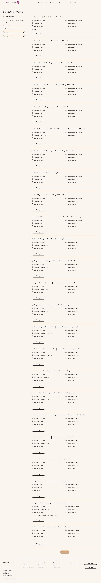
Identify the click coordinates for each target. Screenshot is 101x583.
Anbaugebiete (69, 2)
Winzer (51, 2)
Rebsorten (61, 2)
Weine (56, 2)
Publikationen (77, 2)
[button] (64, 552)
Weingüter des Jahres (43, 2)
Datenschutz (56, 567)
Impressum (56, 565)
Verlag (83, 2)
